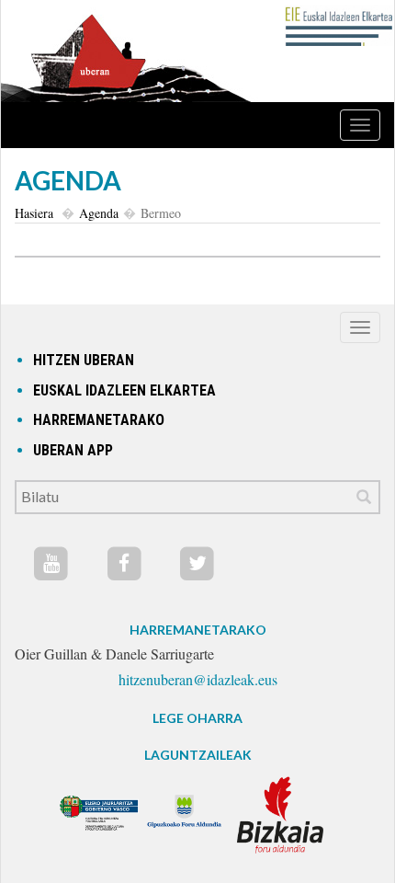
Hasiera (34, 213)
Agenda (98, 213)
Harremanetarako (98, 420)
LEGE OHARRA (197, 718)
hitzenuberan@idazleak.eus (197, 679)
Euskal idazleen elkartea (124, 390)
